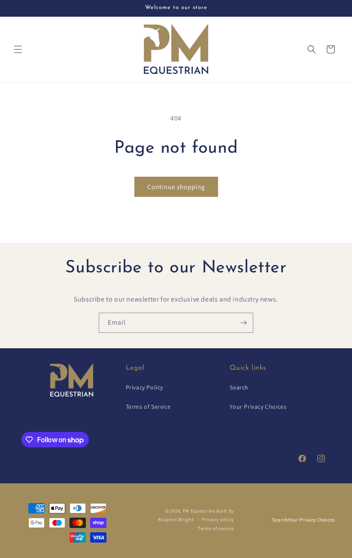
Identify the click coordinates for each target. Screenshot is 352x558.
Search (239, 387)
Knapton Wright (176, 519)
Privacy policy (218, 519)
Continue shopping (176, 187)
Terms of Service (148, 406)
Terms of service (216, 528)
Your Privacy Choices (258, 406)
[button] (18, 49)
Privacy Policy (144, 387)
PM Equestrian (199, 511)
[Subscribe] (243, 323)
